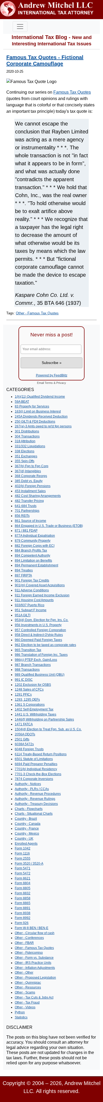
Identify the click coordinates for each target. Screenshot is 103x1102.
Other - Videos (25, 1007)
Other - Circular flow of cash (34, 933)
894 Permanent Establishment (36, 565)
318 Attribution (25, 441)
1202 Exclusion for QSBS (33, 685)
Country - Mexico (27, 833)
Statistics (21, 1017)
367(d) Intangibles (28, 471)
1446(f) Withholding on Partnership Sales (44, 719)
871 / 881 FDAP (26, 530)
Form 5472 (22, 873)
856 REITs (22, 516)
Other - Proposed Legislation (35, 977)
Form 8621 (22, 878)
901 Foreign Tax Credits (32, 580)
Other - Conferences (29, 938)
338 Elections (24, 451)
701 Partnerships (27, 511)
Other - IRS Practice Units (33, 963)
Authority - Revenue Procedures (38, 794)
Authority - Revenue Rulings (35, 799)
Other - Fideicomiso (29, 953)
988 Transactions (27, 669)
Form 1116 (22, 853)
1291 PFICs (23, 694)
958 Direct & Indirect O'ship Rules (39, 635)
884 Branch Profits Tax (31, 550)
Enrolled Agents (26, 843)
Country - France (27, 828)
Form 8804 (22, 883)
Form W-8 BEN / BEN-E (31, 928)
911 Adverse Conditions (32, 590)
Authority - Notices (28, 784)
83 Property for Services (32, 406)
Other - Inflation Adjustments (35, 968)
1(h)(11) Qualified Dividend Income (40, 396)
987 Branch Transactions (33, 665)
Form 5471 (22, 868)
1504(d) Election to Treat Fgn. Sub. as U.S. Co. (48, 729)
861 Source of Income (30, 521)
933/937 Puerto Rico (29, 605)
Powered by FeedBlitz (51, 375)
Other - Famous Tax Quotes (37, 313)
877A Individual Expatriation (35, 535)
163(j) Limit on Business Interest (38, 411)
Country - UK (24, 838)
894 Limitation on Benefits (33, 560)
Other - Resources (28, 987)
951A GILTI (22, 615)
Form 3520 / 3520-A (29, 863)
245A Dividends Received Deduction (41, 416)
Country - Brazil (26, 819)
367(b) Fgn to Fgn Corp (31, 466)
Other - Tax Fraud (27, 1002)
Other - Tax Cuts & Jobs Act (34, 997)
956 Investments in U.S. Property (38, 625)
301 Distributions (27, 431)
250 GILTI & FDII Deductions (35, 421)
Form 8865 (22, 903)
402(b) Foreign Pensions (32, 486)
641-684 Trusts (25, 506)
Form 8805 (22, 888)
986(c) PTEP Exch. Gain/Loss (36, 660)
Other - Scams (25, 992)
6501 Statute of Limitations (34, 759)
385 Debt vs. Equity (29, 481)
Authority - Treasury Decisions (36, 804)
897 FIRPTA (23, 575)
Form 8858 (22, 898)
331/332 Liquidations (30, 446)
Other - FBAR (24, 943)
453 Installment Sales (30, 491)
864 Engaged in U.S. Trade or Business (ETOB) (49, 526)
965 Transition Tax (28, 650)
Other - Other (24, 972)
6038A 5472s (24, 744)
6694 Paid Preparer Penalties (36, 764)
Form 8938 (22, 913)
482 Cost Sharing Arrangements (38, 496)
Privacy (61, 382)
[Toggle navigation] (20, 26)
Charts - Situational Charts (34, 813)
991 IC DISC (24, 680)
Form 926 (22, 923)
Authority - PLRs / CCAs (32, 789)
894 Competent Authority (32, 555)
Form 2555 (22, 858)
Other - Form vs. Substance (34, 958)
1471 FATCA (24, 724)
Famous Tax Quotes (72, 92)
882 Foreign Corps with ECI (34, 546)
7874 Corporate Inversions (34, 779)
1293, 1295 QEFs (27, 699)
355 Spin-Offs (24, 461)
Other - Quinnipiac (28, 982)
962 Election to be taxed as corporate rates (45, 645)
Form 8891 (22, 908)
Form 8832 (22, 893)
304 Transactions (27, 436)
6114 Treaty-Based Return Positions (41, 754)
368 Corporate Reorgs (31, 476)
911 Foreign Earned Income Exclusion (42, 595)
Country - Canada (27, 824)
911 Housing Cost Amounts (34, 600)
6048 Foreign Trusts (29, 749)
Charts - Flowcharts (29, 809)
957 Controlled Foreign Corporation (40, 630)
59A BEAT (22, 402)
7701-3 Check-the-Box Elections (38, 774)
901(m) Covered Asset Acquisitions (40, 585)
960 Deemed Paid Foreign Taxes (38, 640)
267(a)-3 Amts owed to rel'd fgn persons (43, 426)
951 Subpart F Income (30, 610)
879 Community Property (32, 541)
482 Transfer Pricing (29, 501)
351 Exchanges (26, 456)
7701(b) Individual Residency (36, 769)
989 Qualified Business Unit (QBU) (39, 674)
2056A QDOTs (25, 734)
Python (20, 1012)
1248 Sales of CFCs (29, 689)
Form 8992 (22, 918)
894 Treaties (24, 570)
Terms (49, 382)
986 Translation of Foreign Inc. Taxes (41, 655)
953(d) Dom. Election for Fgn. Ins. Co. (41, 620)
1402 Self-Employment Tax (34, 709)
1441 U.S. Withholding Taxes (35, 714)
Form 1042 (22, 848)
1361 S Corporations (30, 704)
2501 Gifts (22, 739)
